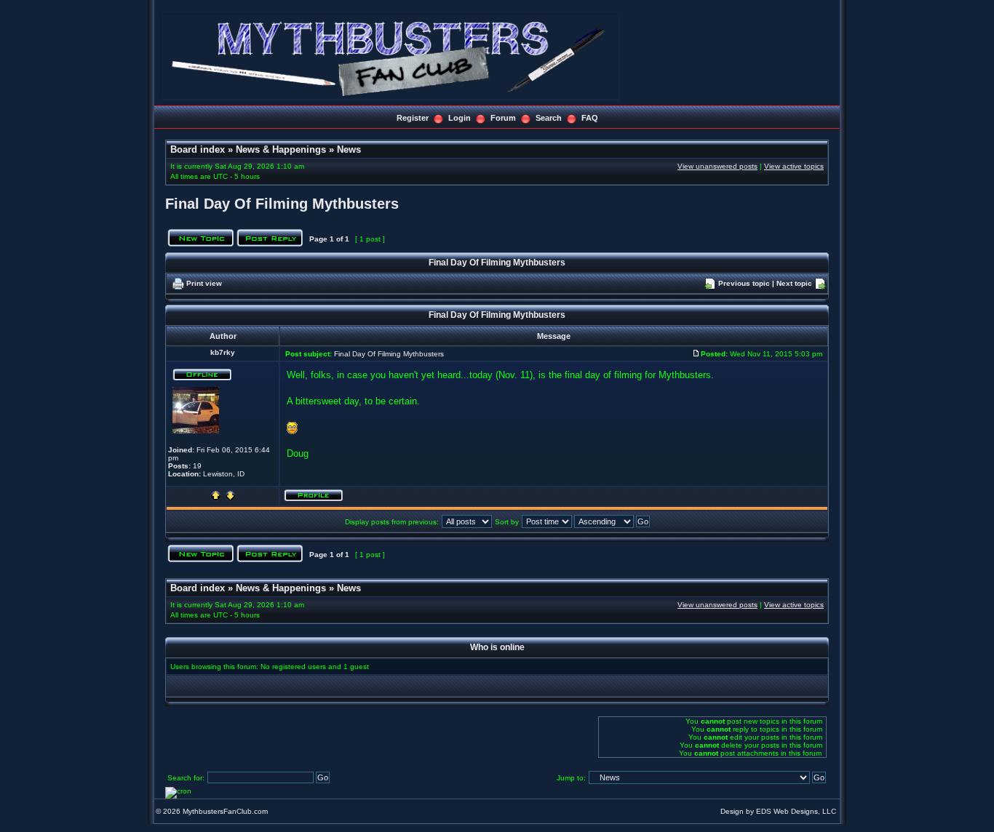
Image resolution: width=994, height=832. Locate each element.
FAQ (589, 117)
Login (459, 117)
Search (549, 117)
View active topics (794, 166)
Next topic (794, 283)
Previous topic (744, 283)
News (349, 149)
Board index (197, 149)
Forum (503, 117)
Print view (204, 283)
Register (413, 117)
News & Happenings (281, 149)
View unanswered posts (717, 166)
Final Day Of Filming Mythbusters (282, 204)
